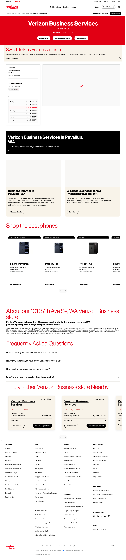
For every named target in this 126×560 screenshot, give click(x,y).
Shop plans (72, 212)
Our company (97, 452)
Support (106, 1)
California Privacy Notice (71, 545)
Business (17, 1)
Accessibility (68, 485)
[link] (61, 291)
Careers (96, 464)
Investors (96, 473)
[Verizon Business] (12, 7)
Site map (38, 545)
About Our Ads (78, 550)
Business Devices (40, 452)
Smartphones (39, 448)
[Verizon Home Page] (10, 547)
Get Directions (17, 426)
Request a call (39, 519)
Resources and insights (101, 490)
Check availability (12, 58)
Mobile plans (39, 469)
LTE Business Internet (42, 489)
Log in (66, 452)
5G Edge (8, 481)
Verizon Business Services (40, 13)
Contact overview (40, 515)
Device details (15, 284)
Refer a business (69, 527)
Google (37, 464)
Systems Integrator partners (73, 507)
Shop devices (43, 38)
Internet (58, 7)
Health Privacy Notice (42, 550)
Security (8, 460)
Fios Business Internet (42, 481)
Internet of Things (11, 473)
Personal (8, 1)
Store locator (68, 460)
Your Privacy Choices (55, 550)
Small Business (10, 489)
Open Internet (40, 554)
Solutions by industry (12, 485)
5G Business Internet (42, 485)
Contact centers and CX (13, 469)
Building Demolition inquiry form (45, 535)
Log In (97, 7)
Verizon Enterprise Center (72, 477)
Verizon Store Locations (15, 13)
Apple (37, 456)
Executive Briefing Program (73, 523)
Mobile (52, 7)
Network (8, 456)
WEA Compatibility (99, 498)
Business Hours (23, 97)
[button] (119, 1)
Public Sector (9, 497)
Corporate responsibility (101, 456)
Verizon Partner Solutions (72, 498)
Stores (113, 1)
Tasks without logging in (72, 469)
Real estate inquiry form (42, 531)
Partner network (69, 502)
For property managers (71, 511)
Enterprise (8, 493)
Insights (73, 7)
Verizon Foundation (99, 460)
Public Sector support (71, 481)
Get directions (81, 38)
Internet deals (39, 501)
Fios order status (69, 464)
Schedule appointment (62, 38)
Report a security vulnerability (103, 494)
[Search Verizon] (108, 7)
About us (96, 448)
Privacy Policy (58, 545)
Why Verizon (97, 477)
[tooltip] (120, 58)
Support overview (70, 448)
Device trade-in (69, 515)
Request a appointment (42, 426)
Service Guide (98, 502)
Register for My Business (72, 456)
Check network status (71, 473)
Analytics (47, 554)
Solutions (66, 7)
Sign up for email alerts (100, 529)
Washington (25, 13)
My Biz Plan (38, 473)
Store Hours (31, 420)
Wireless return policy (71, 519)
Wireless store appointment (44, 523)
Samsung (38, 460)
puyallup (31, 13)
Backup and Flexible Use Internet (46, 493)
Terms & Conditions (47, 545)
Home (7, 13)
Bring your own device (42, 477)
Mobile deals (39, 497)
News (95, 469)
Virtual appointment (41, 527)
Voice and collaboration (13, 464)
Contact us (97, 1)
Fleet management (11, 477)
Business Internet (11, 452)
